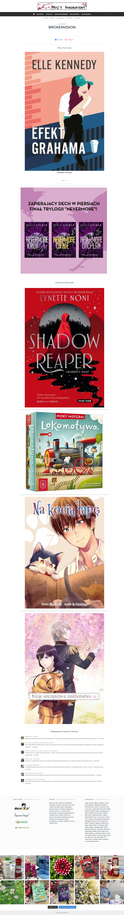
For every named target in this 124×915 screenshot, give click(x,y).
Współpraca (60, 18)
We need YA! (103, 809)
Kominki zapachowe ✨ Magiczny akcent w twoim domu (41, 750)
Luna (86, 841)
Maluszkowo (74, 14)
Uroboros (90, 819)
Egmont (102, 803)
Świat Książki (97, 819)
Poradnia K (91, 841)
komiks (56, 811)
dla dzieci (61, 803)
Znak (94, 817)
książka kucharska (63, 819)
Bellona (92, 827)
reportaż (51, 817)
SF (59, 811)
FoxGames (91, 823)
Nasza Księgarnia (89, 805)
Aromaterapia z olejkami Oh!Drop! (35, 779)
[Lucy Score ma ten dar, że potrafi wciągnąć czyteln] (37, 892)
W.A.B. (89, 815)
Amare (96, 841)
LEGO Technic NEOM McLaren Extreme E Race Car (39, 742)
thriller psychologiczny (67, 809)
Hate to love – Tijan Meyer (32, 759)
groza (56, 819)
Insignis (105, 815)
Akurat (90, 835)
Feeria (106, 803)
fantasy (51, 803)
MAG (86, 815)
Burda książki (88, 831)
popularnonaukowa (69, 813)
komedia (52, 815)
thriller (62, 807)
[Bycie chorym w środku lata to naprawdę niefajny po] (12, 892)
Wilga (101, 827)
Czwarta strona (101, 817)
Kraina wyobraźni (61, 14)
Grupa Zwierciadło (98, 837)
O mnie (46, 18)
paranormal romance (54, 809)
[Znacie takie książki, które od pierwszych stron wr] (87, 867)
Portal (99, 835)
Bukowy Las (105, 823)
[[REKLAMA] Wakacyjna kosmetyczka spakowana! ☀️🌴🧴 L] (12, 867)
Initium (104, 833)
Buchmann (100, 829)
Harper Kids (96, 809)
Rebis (99, 831)
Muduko (95, 831)
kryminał (51, 811)
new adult (56, 807)
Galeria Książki (88, 817)
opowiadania (68, 807)
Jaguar (86, 803)
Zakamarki (98, 833)
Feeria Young (101, 825)
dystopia (60, 821)
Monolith (92, 811)
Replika (87, 827)
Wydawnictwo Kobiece (101, 805)
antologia (51, 819)
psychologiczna (53, 821)
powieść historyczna (64, 815)
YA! (98, 821)
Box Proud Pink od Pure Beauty (34, 773)
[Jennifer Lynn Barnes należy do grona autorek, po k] (62, 892)
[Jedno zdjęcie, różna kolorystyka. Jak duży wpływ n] (87, 892)
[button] (106, 116)
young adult (60, 813)
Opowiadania (86, 14)
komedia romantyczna (67, 817)
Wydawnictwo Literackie (95, 813)
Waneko (91, 803)
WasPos (95, 835)
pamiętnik (66, 821)
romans (56, 803)
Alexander (94, 829)
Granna (108, 833)
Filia (108, 807)
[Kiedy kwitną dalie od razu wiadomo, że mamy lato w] (62, 867)
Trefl (86, 819)
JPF (105, 837)
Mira (89, 837)
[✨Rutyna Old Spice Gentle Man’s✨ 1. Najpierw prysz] (112, 867)
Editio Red (87, 829)
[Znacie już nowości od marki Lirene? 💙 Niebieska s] (37, 867)
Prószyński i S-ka (89, 807)
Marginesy (98, 823)
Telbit (105, 827)
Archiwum (77, 18)
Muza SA (95, 821)
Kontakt (52, 18)
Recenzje (40, 14)
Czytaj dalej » (101, 738)
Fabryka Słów (103, 821)
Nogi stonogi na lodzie (31, 736)
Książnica (105, 839)
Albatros (97, 803)
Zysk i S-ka (97, 807)
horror (56, 815)
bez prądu (58, 805)
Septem (100, 839)
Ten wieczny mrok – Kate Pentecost (64, 172)
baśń (55, 823)
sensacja (72, 821)
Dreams (104, 835)
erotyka (63, 811)
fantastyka (52, 805)
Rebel (97, 811)
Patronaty (69, 18)
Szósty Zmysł (88, 839)
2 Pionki (95, 839)
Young (107, 817)
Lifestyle (49, 14)
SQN (106, 825)
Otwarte (103, 807)
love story (71, 805)
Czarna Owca (88, 809)
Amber (95, 825)
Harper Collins (88, 825)
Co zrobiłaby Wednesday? (32, 765)
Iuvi (86, 835)
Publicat (105, 813)
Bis (92, 837)
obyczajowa (65, 805)
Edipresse (92, 833)
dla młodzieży (68, 803)
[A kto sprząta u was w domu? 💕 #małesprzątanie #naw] (112, 892)
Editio (86, 823)
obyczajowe (58, 817)
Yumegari (97, 827)
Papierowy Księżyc (97, 815)
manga (51, 807)
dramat (52, 823)
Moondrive (107, 829)
